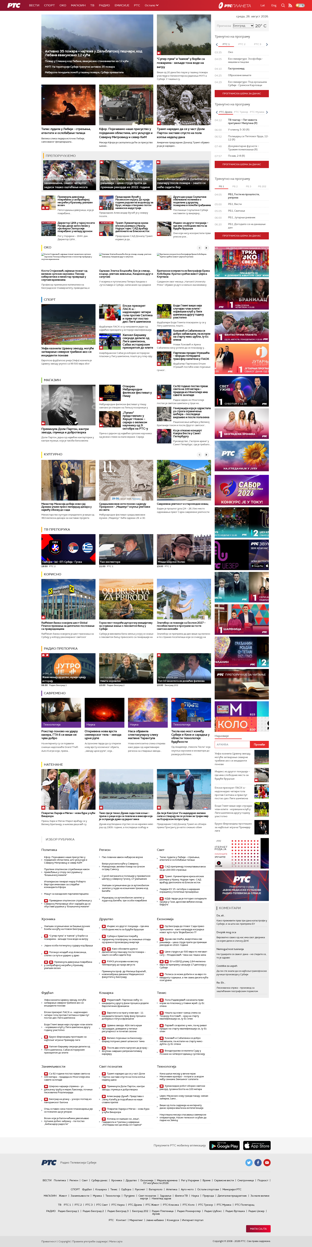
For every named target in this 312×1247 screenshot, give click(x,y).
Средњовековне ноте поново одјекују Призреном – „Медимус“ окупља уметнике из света (124, 507)
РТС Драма (135, 1204)
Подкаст (262, 1180)
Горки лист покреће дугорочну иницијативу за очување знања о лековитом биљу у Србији (125, 625)
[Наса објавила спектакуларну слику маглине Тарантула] (148, 713)
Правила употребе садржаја (89, 1241)
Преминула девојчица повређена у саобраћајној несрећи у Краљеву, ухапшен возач (75, 201)
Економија (165, 919)
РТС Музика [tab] (257, 111)
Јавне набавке (155, 1220)
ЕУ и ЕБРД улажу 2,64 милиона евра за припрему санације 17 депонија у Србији (183, 964)
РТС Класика (171, 1204)
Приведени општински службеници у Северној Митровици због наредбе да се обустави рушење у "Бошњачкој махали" (68, 903)
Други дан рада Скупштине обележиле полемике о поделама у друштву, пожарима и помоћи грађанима (192, 201)
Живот (63, 1195)
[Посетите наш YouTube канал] (267, 1162)
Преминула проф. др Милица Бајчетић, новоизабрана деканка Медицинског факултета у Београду (124, 974)
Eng (273, 5)
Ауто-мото (187, 1189)
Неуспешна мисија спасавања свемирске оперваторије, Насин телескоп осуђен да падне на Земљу (183, 1117)
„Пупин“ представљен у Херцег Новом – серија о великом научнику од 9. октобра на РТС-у (135, 420)
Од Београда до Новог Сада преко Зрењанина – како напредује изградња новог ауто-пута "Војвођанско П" (182, 929)
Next (266, 44)
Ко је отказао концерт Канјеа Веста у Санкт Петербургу (187, 433)
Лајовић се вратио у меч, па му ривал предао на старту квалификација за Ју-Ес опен (183, 1028)
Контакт (121, 1220)
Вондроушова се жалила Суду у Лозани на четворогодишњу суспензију (182, 1052)
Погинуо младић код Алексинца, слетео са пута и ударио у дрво (65, 954)
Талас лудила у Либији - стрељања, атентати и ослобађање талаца (66, 131)
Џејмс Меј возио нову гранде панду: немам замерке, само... (184, 1097)
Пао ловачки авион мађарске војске (122, 857)
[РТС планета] (234, 5)
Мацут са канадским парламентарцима (66, 893)
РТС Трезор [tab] (241, 111)
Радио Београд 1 (68, 1211)
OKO (63, 5)
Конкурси (173, 1220)
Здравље (165, 1195)
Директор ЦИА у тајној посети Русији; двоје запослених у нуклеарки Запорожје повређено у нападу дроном (76, 227)
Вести (34, 5)
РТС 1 (67, 1204)
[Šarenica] (242, 619)
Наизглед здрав (161, 1198)
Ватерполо (155, 1189)
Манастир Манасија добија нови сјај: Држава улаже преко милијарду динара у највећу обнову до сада (66, 507)
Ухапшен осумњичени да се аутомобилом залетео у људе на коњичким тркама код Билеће (125, 888)
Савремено (55, 693)
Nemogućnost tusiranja (230, 949)
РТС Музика (224, 1204)
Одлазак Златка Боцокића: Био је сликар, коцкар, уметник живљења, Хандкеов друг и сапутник (126, 273)
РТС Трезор (205, 1204)
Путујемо (129, 1195)
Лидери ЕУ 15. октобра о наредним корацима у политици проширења (180, 891)
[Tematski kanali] (242, 716)
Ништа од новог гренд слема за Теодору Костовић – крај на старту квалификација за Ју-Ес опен (180, 1015)
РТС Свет (102, 1204)
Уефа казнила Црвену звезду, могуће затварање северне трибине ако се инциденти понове (67, 351)
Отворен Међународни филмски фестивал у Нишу (137, 391)
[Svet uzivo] (242, 391)
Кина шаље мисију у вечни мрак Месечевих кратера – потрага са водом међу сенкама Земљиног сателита (182, 1076)
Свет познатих (110, 1066)
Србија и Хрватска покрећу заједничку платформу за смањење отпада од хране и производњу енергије (126, 939)
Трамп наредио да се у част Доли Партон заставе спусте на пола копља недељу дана (181, 133)
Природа (208, 1195)
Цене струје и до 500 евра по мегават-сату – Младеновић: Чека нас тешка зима (184, 953)
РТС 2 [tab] (241, 44)
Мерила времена (167, 1180)
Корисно (52, 574)
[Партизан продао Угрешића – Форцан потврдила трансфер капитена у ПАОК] (164, 358)
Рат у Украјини (190, 1180)
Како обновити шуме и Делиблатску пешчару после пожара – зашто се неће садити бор (182, 183)
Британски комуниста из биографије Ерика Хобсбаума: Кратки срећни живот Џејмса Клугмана (183, 273)
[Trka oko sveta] (242, 262)
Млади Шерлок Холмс (171, 560)
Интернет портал (192, 1220)
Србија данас (99, 1180)
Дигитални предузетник (232, 1195)
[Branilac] (242, 294)
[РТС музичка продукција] (242, 853)
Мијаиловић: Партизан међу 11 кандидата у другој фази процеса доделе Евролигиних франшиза (125, 1003)
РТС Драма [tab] (225, 111)
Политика (49, 850)
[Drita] (242, 652)
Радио (104, 5)
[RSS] (290, 5)
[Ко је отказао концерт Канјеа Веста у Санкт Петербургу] (164, 436)
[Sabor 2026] (242, 490)
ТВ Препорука (57, 529)
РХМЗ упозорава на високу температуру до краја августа (120, 963)
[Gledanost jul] (242, 456)
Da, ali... (220, 915)
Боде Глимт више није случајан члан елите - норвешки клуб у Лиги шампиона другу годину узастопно (188, 311)
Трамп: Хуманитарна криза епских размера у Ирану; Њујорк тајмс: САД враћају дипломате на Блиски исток (132, 227)
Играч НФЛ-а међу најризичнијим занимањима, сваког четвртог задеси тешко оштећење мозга (68, 183)
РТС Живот (152, 1204)
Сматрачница (245, 1180)
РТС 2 (78, 1204)
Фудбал (47, 993)
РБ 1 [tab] (221, 186)
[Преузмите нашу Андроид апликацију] (224, 1145)
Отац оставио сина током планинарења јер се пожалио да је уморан (68, 1110)
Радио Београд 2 (93, 1211)
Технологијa (166, 1066)
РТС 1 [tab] (226, 44)
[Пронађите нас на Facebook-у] (258, 1162)
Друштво (106, 919)
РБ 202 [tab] (262, 186)
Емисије (122, 5)
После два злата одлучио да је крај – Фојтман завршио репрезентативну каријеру (125, 1050)
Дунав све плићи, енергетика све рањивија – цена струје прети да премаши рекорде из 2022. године (125, 183)
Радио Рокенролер (189, 1211)
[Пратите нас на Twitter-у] (249, 1162)
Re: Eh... (221, 982)
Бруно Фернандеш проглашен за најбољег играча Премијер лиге (65, 1038)
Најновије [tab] (222, 736)
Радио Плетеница (163, 1211)
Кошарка (106, 993)
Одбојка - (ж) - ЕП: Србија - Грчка (62, 561)
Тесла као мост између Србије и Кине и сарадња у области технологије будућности (190, 736)
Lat (263, 5)
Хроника (48, 919)
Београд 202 (140, 1211)
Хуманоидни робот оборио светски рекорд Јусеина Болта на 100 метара (182, 1087)
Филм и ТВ (181, 1195)
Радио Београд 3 (118, 1211)
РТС (137, 5)
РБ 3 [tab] (248, 186)
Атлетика (171, 1189)
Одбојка (126, 1189)
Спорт (49, 5)
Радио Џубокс (213, 1211)
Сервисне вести (224, 1180)
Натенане (53, 764)
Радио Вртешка (235, 1211)
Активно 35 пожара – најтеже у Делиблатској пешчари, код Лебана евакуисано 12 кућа (93, 53)
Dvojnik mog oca (226, 932)
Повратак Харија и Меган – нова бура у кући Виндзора (68, 814)
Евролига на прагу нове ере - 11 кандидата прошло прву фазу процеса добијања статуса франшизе (124, 1015)
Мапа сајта (258, 1228)
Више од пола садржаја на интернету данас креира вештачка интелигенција (181, 1107)
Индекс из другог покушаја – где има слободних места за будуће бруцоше (190, 225)
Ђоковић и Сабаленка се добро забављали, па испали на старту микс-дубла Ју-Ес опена (191, 335)
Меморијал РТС (231, 1189)
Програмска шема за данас (241, 93)
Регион (104, 850)
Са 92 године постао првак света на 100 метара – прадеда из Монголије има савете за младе (190, 390)
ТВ (92, 5)
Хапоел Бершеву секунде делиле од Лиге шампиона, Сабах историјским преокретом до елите (138, 341)
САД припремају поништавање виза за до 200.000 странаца (183, 868)
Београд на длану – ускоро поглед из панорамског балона (68, 1101)
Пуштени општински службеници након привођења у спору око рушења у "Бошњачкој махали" (67, 872)
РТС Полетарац (244, 1204)
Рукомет (140, 1189)
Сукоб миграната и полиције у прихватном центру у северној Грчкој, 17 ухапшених (126, 877)
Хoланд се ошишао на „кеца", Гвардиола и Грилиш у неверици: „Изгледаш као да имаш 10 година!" (122, 1121)
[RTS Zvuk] (242, 555)
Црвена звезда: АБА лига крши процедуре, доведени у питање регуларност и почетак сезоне (122, 1028)
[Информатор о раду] (242, 885)
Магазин (78, 5)
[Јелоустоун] (242, 587)
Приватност (48, 1241)
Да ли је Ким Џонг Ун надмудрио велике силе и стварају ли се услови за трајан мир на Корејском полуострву (183, 816)
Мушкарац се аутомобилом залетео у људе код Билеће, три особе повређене (124, 899)
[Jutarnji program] (242, 359)
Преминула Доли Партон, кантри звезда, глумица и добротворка (65, 430)
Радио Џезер (256, 1211)
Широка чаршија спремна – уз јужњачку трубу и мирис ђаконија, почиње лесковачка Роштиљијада (68, 1089)
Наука (195, 1195)
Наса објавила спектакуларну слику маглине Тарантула (143, 734)
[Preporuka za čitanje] (242, 684)
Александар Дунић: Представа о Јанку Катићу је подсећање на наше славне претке (123, 1099)
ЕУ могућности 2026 (156, 1183)
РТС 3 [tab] (257, 44)
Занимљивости (53, 1066)
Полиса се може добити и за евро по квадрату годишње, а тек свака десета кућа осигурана (184, 977)
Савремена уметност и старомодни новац (182, 503)
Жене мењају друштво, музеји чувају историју (64, 677)
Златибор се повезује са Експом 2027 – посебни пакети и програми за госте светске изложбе (181, 625)
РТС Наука (118, 1204)
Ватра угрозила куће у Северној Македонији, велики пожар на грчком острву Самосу (123, 866)
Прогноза (224, 26)
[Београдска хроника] (242, 423)
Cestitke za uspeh (226, 965)
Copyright (64, 1241)
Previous (216, 44)
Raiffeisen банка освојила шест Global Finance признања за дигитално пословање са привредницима (67, 625)
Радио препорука (61, 648)
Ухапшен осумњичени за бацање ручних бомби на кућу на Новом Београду (67, 928)
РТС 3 (89, 1204)
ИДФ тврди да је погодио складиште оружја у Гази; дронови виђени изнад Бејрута (183, 901)
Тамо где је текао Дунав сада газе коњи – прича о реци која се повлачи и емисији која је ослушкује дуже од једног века (126, 816)
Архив (156, 1213)
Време (207, 1180)
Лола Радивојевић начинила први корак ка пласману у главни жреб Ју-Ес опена (182, 1003)
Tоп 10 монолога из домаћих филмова (181, 679)
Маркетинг (136, 1220)
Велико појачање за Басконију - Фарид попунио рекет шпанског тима (123, 1039)
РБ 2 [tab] (235, 186)
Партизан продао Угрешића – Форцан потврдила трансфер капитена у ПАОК (191, 356)
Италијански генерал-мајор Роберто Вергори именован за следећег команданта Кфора (65, 884)
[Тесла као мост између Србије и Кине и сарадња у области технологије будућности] (191, 713)
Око (47, 247)
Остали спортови (208, 1189)
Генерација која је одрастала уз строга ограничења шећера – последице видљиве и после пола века (192, 412)
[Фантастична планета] (242, 326)
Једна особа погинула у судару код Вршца (68, 945)
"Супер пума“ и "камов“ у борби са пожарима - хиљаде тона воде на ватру (181, 63)
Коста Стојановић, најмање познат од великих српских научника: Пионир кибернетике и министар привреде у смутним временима (64, 275)
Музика (97, 1195)
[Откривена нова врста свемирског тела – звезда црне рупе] (104, 713)
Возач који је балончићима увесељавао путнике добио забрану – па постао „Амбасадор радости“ (66, 1121)
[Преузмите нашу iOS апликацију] (257, 1145)
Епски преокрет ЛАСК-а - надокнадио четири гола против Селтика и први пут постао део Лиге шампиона (138, 313)
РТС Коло (189, 1204)
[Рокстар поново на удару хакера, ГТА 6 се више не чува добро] (61, 713)
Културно (53, 454)
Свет (160, 850)
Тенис (161, 993)
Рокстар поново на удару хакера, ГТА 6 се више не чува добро (59, 734)
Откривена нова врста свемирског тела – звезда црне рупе (103, 734)
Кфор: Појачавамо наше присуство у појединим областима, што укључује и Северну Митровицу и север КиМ (126, 133)
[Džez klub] (242, 522)
